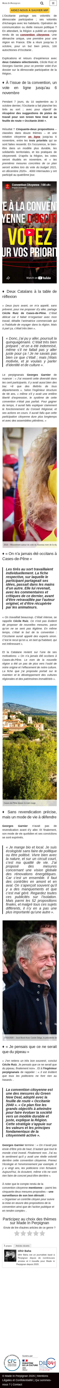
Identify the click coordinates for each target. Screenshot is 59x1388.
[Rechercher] (42, 3)
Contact (17, 1384)
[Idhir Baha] (10, 1260)
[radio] (17, 1234)
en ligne (34, 136)
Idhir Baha (24, 1250)
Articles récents (22, 1246)
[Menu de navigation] (53, 3)
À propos (8, 1246)
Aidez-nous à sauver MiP (29, 10)
